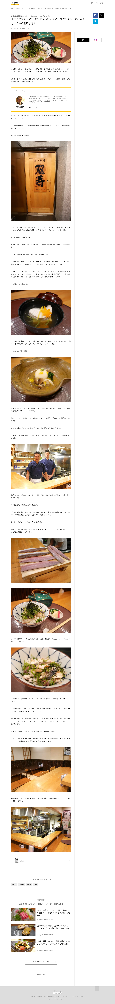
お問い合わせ (40, 996)
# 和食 (14, 884)
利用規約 (64, 996)
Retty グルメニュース (15, 3)
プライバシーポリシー (74, 996)
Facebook (92, 3)
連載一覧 (33, 996)
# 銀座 (29, 884)
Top (12, 8)
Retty (82, 996)
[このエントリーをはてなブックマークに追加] (95, 21)
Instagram (101, 3)
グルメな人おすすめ (21, 8)
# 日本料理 (21, 884)
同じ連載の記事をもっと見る (41, 961)
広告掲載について (49, 996)
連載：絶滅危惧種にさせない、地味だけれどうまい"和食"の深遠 (30, 16)
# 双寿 (35, 884)
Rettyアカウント (33, 107)
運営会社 (58, 996)
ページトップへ (97, 988)
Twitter (97, 3)
